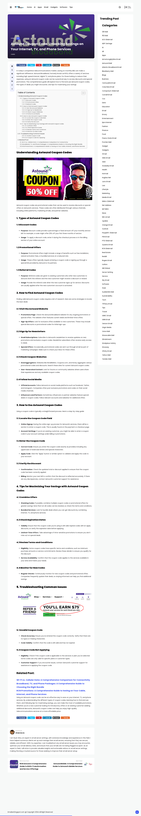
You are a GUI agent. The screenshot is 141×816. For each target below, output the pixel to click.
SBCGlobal (106, 268)
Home (12, 38)
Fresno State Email (109, 138)
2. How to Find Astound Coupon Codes (34, 106)
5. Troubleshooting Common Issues (32, 134)
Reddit (104, 256)
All (18, 38)
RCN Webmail (107, 248)
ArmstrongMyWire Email (111, 59)
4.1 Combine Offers (31, 126)
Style (104, 288)
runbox (104, 264)
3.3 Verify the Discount (32, 122)
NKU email (106, 217)
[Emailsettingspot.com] (19, 7)
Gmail (104, 154)
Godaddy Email (108, 166)
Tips (103, 308)
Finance (105, 130)
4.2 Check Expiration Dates (33, 127)
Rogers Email (107, 260)
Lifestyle (105, 189)
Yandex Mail (106, 359)
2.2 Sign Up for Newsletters (33, 110)
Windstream (107, 339)
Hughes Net (106, 177)
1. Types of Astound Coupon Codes (33, 98)
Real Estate (106, 252)
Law (103, 185)
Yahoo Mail (106, 355)
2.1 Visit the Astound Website (34, 108)
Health (104, 170)
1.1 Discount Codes (30, 100)
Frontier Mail (106, 142)
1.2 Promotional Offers (32, 102)
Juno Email (106, 181)
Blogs (104, 75)
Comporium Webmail (110, 91)
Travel (104, 312)
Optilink (105, 221)
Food (104, 134)
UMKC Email (106, 315)
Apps (104, 55)
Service (105, 276)
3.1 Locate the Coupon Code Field (35, 118)
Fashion (105, 126)
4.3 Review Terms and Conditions (35, 129)
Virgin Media (106, 327)
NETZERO (105, 209)
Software (105, 284)
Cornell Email (107, 95)
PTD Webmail (107, 241)
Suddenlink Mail (108, 292)
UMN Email (106, 319)
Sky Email (105, 280)
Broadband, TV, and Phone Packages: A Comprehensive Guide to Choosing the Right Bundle (52, 144)
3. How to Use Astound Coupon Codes (34, 116)
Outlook (105, 229)
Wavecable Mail (108, 335)
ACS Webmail (107, 39)
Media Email (106, 197)
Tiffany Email (107, 304)
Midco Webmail (108, 201)
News (104, 213)
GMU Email (106, 158)
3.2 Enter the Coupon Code (33, 120)
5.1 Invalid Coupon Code (32, 136)
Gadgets (105, 150)
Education (106, 107)
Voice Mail (106, 331)
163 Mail (105, 35)
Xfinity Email (106, 351)
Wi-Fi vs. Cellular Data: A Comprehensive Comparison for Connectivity (45, 142)
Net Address (106, 205)
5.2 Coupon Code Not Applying (35, 137)
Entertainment (107, 118)
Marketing (106, 193)
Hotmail (105, 173)
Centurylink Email (108, 83)
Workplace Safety (109, 343)
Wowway (105, 347)
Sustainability (107, 296)
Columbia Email (108, 87)
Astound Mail (107, 63)
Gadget (105, 146)
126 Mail (105, 32)
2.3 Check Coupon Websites (34, 112)
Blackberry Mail (107, 71)
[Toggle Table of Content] (82, 93)
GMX (104, 162)
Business (105, 79)
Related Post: (24, 140)
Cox (103, 99)
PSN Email (105, 237)
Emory (104, 114)
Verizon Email (107, 323)
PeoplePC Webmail (109, 233)
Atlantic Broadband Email (111, 67)
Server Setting (107, 272)
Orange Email (107, 225)
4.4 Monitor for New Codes (33, 131)
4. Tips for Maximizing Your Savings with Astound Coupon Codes (43, 124)
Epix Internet (107, 122)
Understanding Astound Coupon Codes (33, 96)
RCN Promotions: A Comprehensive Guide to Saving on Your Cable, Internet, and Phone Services (53, 146)
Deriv (104, 103)
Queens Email (107, 245)
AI (102, 47)
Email (104, 110)
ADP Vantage (107, 43)
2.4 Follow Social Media (32, 114)
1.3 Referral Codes (30, 104)
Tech (104, 300)
